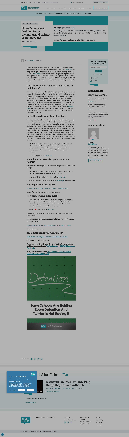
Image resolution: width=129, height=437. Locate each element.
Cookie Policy (26, 386)
